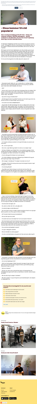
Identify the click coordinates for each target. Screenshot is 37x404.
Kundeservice (12, 391)
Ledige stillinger (4, 391)
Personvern (3, 393)
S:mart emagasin (13, 390)
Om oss (2, 390)
